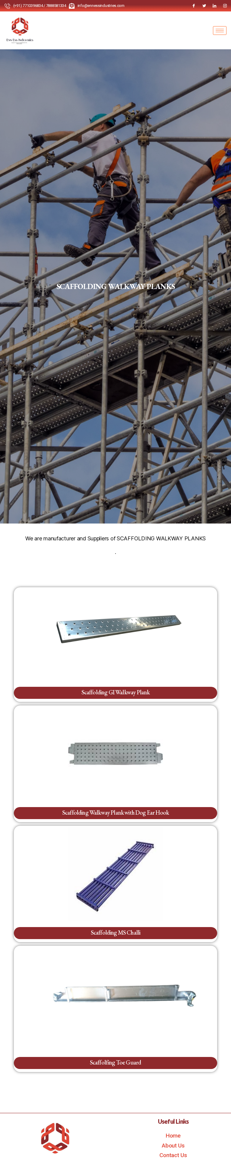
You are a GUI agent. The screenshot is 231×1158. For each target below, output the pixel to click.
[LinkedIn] (214, 5)
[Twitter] (204, 5)
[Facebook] (193, 5)
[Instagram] (224, 5)
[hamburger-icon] (219, 30)
